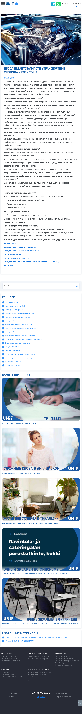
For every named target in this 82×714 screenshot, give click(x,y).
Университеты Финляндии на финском (18, 324)
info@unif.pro (77, 6)
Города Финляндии (12, 347)
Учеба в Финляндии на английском (39, 672)
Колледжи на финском (8, 663)
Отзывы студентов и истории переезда (19, 358)
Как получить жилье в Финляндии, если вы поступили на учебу (30, 523)
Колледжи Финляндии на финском (17, 317)
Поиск (77, 286)
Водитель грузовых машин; (16, 258)
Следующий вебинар (12, 302)
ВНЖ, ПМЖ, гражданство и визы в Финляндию (22, 354)
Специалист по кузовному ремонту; (20, 247)
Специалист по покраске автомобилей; (21, 250)
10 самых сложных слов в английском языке (21, 473)
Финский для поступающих (64, 665)
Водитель (8, 265)
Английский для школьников (64, 658)
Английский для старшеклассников (67, 661)
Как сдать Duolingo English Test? (19, 641)
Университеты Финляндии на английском (20, 336)
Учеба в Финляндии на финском (38, 674)
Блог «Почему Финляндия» (38, 669)
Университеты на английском (11, 661)
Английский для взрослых (63, 663)
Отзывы (30, 681)
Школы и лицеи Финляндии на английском (20, 328)
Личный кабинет (16, 3)
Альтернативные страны (13, 362)
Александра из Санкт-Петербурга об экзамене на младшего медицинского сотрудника (40, 624)
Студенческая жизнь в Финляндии (17, 343)
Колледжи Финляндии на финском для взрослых (22, 321)
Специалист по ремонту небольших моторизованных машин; (31, 261)
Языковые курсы (33, 679)
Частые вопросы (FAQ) (13, 365)
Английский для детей (62, 656)
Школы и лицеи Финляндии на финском (19, 313)
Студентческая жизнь (35, 676)
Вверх (80, 703)
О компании (5, 672)
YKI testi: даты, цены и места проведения (20, 423)
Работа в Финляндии (12, 350)
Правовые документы (8, 674)
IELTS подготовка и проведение (38, 656)
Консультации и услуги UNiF (15, 306)
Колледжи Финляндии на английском (18, 332)
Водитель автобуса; (13, 254)
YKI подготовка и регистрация (38, 658)
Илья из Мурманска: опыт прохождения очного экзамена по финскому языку (36, 574)
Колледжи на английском (9, 658)
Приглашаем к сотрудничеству (11, 676)
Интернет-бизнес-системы (64, 696)
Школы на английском (8, 656)
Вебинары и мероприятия (14, 310)
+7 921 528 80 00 (71, 3)
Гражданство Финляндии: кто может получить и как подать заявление (36, 637)
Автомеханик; (10, 243)
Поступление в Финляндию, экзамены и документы (23, 339)
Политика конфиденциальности (15, 698)
